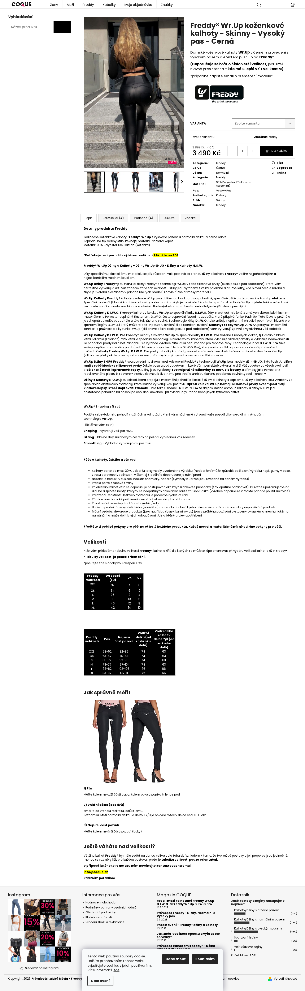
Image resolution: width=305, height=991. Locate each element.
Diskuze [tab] (169, 218)
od (255, 57)
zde (116, 970)
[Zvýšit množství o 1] (253, 151)
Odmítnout (175, 959)
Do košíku (279, 151)
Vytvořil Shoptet (285, 979)
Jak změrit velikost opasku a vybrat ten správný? (188, 935)
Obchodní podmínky (101, 912)
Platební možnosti (99, 917)
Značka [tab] (190, 218)
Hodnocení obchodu (101, 902)
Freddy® (266, 57)
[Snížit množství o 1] (232, 151)
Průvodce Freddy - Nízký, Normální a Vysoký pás (186, 914)
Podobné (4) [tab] (143, 218)
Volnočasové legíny (248, 947)
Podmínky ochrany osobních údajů (111, 907)
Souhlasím (205, 959)
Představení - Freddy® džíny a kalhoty (187, 925)
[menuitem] (54, 4)
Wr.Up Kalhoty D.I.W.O (101, 335)
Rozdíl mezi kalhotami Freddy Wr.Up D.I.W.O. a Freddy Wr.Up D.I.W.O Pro (185, 902)
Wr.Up (89, 298)
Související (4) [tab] (113, 218)
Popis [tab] (88, 218)
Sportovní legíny (246, 937)
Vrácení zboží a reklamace (105, 922)
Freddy (272, 137)
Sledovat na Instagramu (42, 968)
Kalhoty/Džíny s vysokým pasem (258, 928)
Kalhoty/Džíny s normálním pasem (259, 919)
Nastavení (100, 980)
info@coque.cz (96, 872)
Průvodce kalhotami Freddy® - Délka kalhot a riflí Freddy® (186, 947)
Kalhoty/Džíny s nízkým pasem (256, 910)
